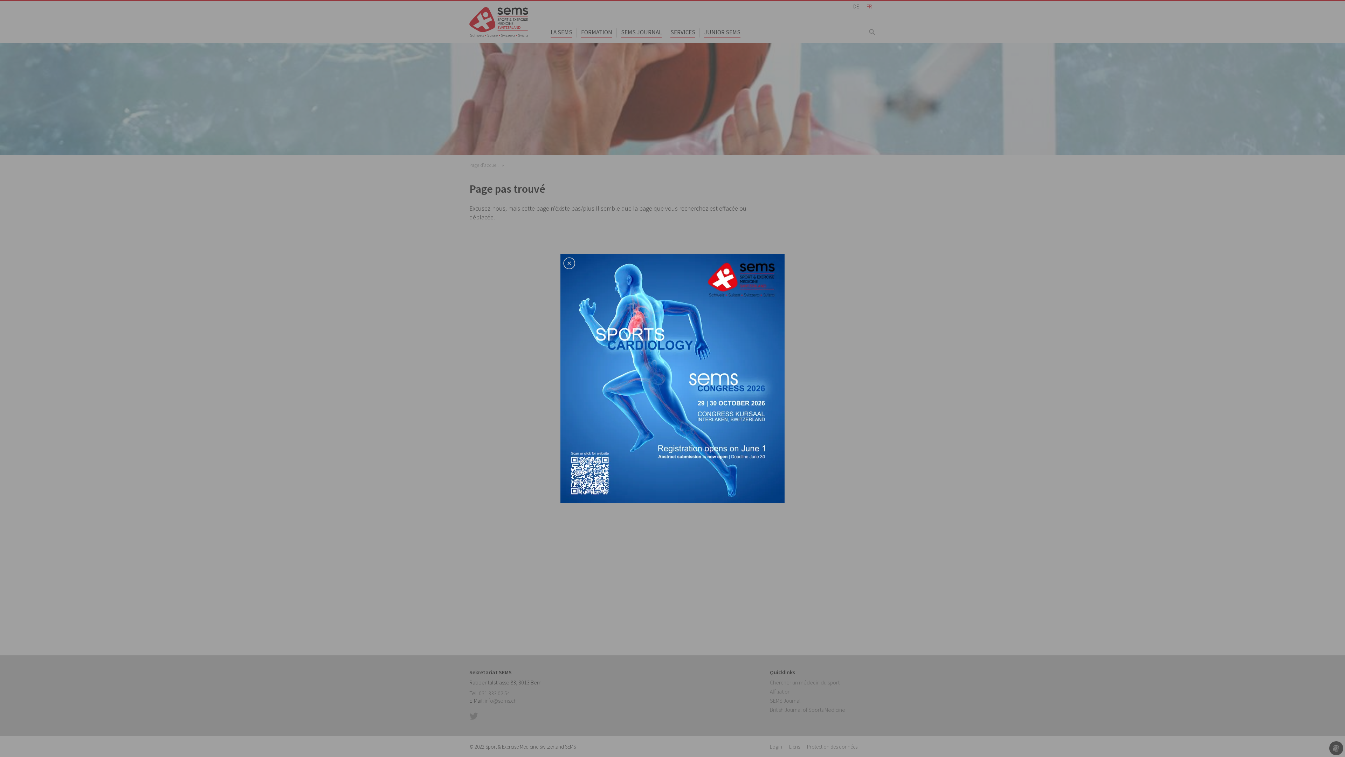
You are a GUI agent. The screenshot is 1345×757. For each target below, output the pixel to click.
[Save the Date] (672, 377)
